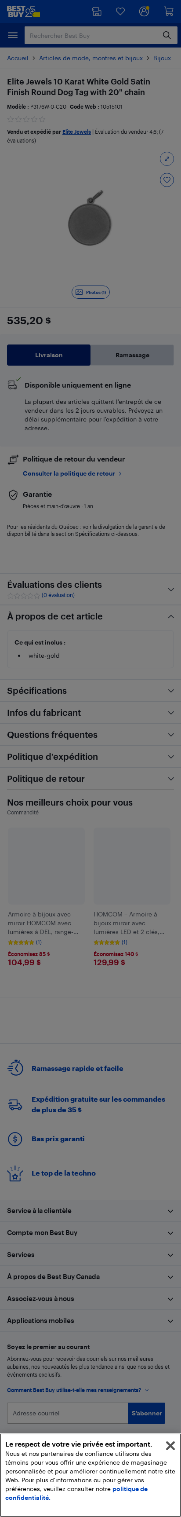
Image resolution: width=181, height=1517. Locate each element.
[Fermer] (170, 1445)
